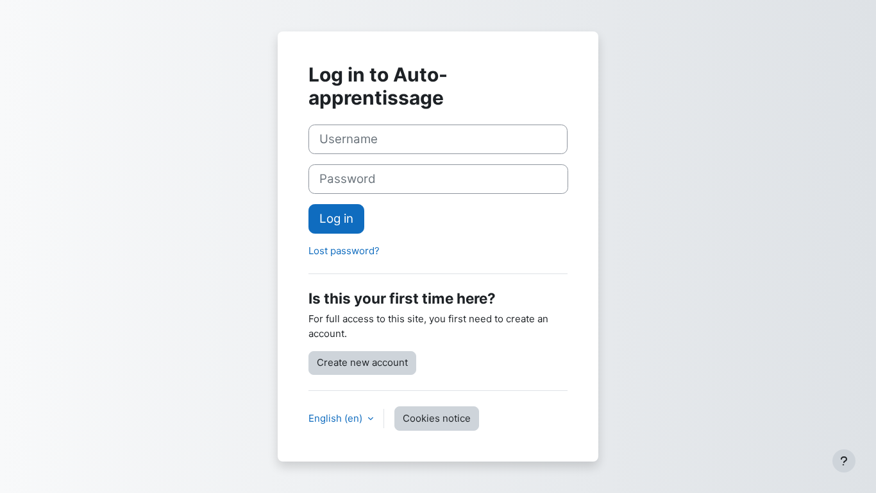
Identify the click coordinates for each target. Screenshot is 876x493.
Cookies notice (437, 418)
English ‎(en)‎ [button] (336, 418)
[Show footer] (843, 460)
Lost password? (344, 251)
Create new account (362, 362)
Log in (336, 218)
